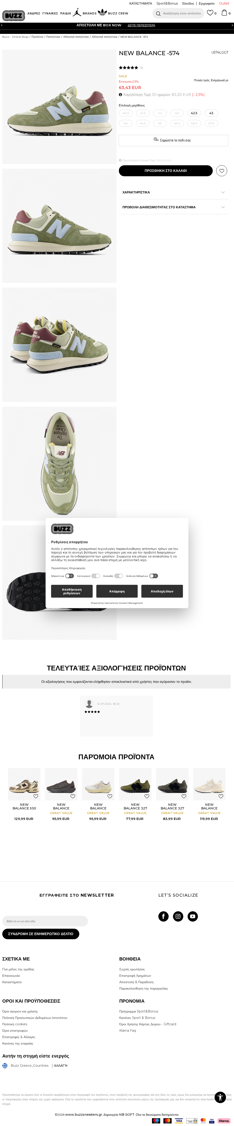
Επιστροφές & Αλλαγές (18, 1037)
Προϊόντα (37, 36)
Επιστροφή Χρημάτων (135, 976)
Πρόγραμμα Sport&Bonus (138, 1011)
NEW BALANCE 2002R (209, 808)
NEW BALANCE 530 (24, 806)
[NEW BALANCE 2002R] (209, 784)
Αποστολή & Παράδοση (136, 982)
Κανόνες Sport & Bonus (137, 1018)
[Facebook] (163, 916)
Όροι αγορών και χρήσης (20, 1011)
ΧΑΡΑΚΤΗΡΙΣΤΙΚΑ (136, 192)
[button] (178, 13)
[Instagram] (178, 916)
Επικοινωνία (11, 976)
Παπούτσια (53, 36)
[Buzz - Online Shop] (13, 15)
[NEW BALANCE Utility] (98, 784)
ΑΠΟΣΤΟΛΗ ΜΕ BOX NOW (99, 25)
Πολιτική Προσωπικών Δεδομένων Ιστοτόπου (34, 1018)
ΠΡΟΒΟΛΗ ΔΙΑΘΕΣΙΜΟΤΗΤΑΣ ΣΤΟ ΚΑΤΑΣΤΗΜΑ (159, 207)
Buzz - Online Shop (15, 36)
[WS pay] (191, 1120)
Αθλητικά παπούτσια (76, 36)
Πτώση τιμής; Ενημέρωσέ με (211, 80)
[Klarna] (224, 1120)
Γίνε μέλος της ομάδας (18, 969)
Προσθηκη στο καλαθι (166, 170)
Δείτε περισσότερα (141, 25)
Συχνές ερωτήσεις (132, 969)
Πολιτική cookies (14, 1024)
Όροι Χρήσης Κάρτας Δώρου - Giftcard (147, 1024)
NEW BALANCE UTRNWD (61, 808)
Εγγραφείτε (207, 3)
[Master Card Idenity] (203, 1120)
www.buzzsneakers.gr (83, 1114)
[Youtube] (193, 916)
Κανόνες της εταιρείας (17, 1043)
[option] (117, 25)
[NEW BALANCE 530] (24, 784)
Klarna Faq (127, 1030)
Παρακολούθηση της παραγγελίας (143, 988)
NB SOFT (126, 1114)
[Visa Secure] (211, 1120)
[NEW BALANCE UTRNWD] (61, 784)
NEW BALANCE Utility (98, 808)
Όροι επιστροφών (15, 1030)
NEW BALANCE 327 (135, 806)
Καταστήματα (11, 982)
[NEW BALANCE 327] (135, 784)
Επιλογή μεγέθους (132, 105)
